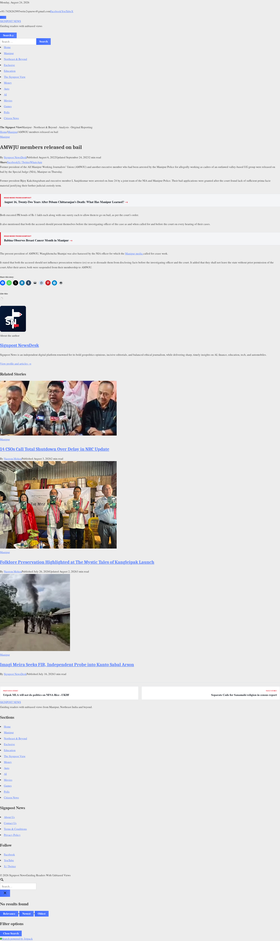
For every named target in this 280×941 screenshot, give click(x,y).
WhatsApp (36, 162)
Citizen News (11, 118)
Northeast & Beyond (15, 59)
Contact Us (10, 823)
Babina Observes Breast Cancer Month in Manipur (38, 240)
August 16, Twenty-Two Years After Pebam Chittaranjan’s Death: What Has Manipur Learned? (66, 202)
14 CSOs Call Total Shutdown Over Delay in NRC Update (54, 449)
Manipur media (134, 253)
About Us (9, 817)
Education (10, 71)
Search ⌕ (8, 35)
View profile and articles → (15, 363)
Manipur (9, 53)
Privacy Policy (12, 835)
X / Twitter (24, 162)
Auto (6, 89)
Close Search (11, 933)
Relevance (9, 914)
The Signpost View (14, 77)
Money (8, 83)
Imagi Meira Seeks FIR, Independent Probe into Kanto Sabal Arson (67, 664)
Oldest (42, 914)
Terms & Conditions (15, 829)
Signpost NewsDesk (15, 157)
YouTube (66, 11)
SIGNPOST (10, 21)
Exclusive (9, 65)
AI (5, 94)
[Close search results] (5, 893)
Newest (26, 914)
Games (8, 106)
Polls (7, 112)
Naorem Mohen (13, 458)
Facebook (55, 11)
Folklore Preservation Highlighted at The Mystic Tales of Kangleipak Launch (77, 562)
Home (7, 47)
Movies (8, 100)
